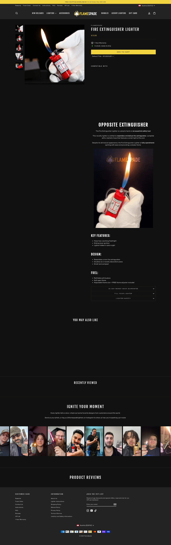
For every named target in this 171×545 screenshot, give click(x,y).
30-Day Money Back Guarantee (123, 289)
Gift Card (133, 13)
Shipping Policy (56, 504)
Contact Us (36, 5)
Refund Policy (55, 507)
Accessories (64, 13)
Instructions (46, 5)
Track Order (27, 5)
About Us (54, 498)
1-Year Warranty (76, 5)
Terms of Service (56, 513)
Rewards (18, 5)
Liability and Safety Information (61, 516)
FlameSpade (96, 25)
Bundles (105, 13)
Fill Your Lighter (123, 293)
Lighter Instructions (57, 501)
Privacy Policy (55, 510)
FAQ (53, 5)
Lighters (51, 13)
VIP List (67, 5)
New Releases (38, 13)
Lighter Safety (123, 298)
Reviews (59, 5)
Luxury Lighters (119, 13)
